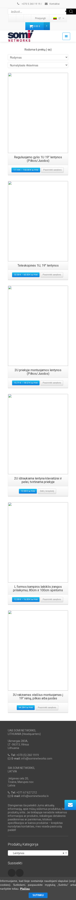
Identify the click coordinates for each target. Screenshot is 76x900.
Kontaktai (54, 4)
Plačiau (25, 888)
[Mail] (20, 18)
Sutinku (38, 895)
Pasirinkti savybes (52, 170)
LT (60, 18)
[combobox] (38, 853)
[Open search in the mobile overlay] (42, 11)
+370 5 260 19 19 (30, 4)
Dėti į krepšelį (47, 491)
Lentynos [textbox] (37, 853)
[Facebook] (28, 18)
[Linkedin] (12, 18)
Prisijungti (40, 18)
